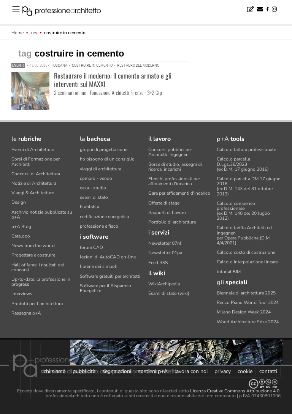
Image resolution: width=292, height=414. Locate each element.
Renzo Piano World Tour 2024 (248, 302)
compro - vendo (96, 178)
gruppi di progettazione (103, 149)
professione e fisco (99, 226)
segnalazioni (116, 371)
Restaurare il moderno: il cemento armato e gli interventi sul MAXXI (112, 80)
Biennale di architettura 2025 (246, 293)
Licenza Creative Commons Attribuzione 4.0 (234, 391)
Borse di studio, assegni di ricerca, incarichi (175, 166)
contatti (268, 371)
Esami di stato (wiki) (168, 293)
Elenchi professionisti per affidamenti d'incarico (174, 181)
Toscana (59, 65)
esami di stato (94, 197)
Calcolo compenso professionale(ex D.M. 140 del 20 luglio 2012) (243, 211)
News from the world (33, 245)
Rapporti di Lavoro (167, 212)
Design (18, 202)
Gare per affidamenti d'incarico (179, 193)
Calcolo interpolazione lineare (247, 262)
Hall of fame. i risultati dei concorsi (37, 267)
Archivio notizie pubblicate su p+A (41, 214)
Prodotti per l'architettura (37, 304)
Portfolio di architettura (172, 222)
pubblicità (84, 371)
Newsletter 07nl (164, 243)
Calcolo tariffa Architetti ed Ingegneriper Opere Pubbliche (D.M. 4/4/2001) (244, 235)
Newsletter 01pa (165, 253)
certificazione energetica (104, 217)
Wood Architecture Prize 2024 (248, 322)
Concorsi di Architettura (35, 174)
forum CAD (91, 247)
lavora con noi (191, 371)
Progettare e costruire (33, 255)
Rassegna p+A (26, 313)
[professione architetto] (66, 12)
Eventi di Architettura (32, 149)
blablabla (89, 207)
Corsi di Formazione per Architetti (35, 161)
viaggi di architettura (100, 169)
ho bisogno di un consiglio (107, 159)
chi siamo (55, 371)
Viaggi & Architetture (32, 193)
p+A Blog (21, 227)
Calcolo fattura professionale (246, 149)
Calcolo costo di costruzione (246, 252)
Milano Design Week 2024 (244, 312)
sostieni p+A (153, 371)
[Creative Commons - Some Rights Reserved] (146, 384)
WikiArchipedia (164, 284)
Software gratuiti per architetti (110, 276)
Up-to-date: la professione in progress (40, 281)
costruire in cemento (92, 65)
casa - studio (93, 188)
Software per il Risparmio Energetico (105, 288)
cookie (245, 371)
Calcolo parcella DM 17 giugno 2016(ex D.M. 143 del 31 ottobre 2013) (249, 186)
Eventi (18, 65)
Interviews (21, 294)
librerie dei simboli (98, 266)
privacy (222, 371)
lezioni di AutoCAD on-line (108, 257)
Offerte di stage (163, 203)
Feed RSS (158, 263)
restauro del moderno (138, 65)
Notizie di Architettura (33, 183)
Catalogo (20, 236)
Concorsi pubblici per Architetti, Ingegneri (170, 151)
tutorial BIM (229, 272)
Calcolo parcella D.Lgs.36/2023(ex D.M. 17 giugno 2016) (243, 164)
